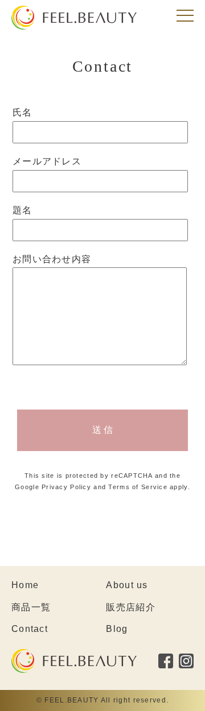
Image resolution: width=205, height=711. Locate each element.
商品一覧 (31, 607)
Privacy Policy (66, 486)
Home (25, 585)
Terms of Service (137, 486)
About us (126, 585)
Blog (117, 629)
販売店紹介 (130, 607)
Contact (29, 629)
